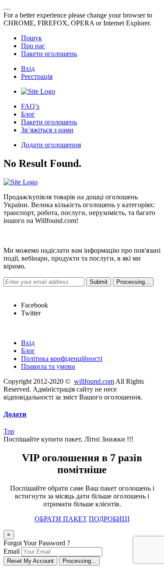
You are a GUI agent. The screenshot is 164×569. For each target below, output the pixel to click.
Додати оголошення (51, 144)
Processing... (79, 561)
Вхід (28, 68)
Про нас (33, 45)
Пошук (31, 38)
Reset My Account (30, 561)
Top (8, 431)
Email (11, 551)
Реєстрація (36, 76)
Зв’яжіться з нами (47, 130)
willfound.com (94, 381)
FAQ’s (30, 106)
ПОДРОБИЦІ (109, 519)
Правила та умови (48, 366)
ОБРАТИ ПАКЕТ (61, 519)
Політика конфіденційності (61, 358)
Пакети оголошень (49, 53)
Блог (28, 114)
